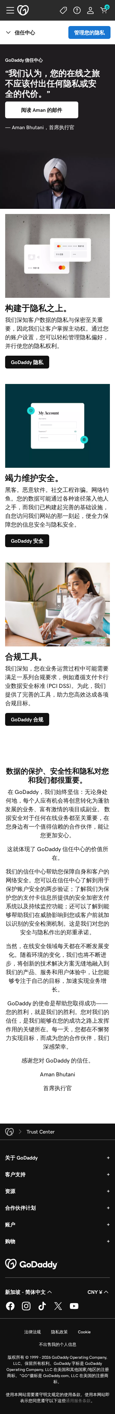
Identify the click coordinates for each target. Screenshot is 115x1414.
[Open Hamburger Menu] (7, 10)
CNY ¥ (95, 1291)
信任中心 (25, 32)
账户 (10, 1224)
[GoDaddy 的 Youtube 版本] (74, 1309)
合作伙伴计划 (20, 1207)
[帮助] (77, 10)
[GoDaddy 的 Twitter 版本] (58, 1309)
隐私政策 (59, 1332)
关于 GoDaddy (21, 1157)
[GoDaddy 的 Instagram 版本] (26, 1309)
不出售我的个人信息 (57, 1344)
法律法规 (32, 1332)
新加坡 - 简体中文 (25, 1291)
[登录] (90, 10)
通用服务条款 (78, 1401)
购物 (10, 1241)
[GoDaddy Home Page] (31, 1264)
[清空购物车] (103, 10)
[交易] (63, 10)
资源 (10, 1191)
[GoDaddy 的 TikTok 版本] (42, 1309)
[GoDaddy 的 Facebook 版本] (10, 1309)
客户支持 (15, 1174)
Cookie (84, 1332)
